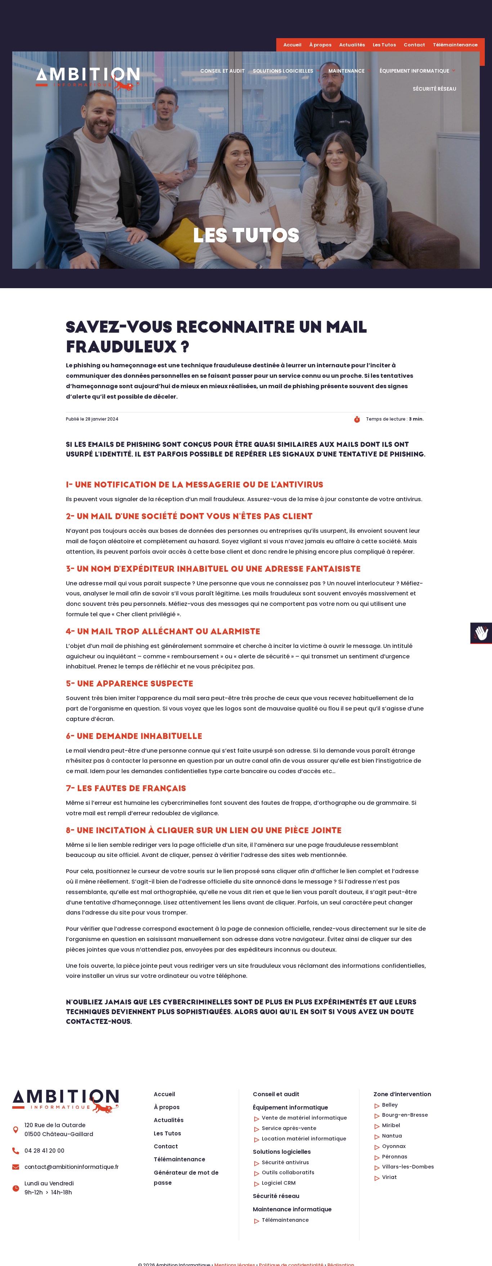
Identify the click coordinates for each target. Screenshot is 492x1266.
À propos (320, 45)
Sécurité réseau (434, 89)
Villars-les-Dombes (408, 1166)
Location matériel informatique (304, 1138)
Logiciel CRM (279, 1182)
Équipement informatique (414, 71)
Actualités (352, 45)
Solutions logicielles (283, 71)
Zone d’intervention (402, 1094)
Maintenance (346, 71)
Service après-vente (289, 1128)
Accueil (292, 45)
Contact (414, 45)
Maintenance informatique (292, 1209)
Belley (390, 1104)
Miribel (391, 1125)
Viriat (389, 1177)
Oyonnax (394, 1146)
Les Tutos (384, 45)
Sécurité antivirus (285, 1162)
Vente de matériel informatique (304, 1117)
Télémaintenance (455, 45)
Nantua (392, 1135)
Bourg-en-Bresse (405, 1114)
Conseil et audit (222, 71)
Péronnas (394, 1156)
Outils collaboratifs (288, 1172)
